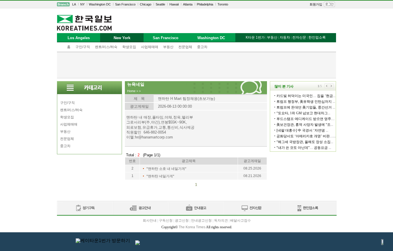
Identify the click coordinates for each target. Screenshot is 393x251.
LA (74, 4)
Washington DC (100, 4)
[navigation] (196, 4)
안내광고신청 (201, 220)
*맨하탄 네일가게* (160, 176)
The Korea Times (192, 227)
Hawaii (174, 4)
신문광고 (140, 208)
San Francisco (125, 4)
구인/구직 (82, 47)
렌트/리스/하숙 (106, 47)
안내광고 (196, 208)
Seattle (160, 4)
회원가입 (316, 4)
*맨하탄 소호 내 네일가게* (166, 169)
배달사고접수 (240, 220)
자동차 (285, 37)
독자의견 (221, 220)
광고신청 (182, 220)
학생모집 (129, 47)
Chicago (145, 4)
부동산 (168, 47)
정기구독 (84, 208)
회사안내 (150, 220)
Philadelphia (205, 4)
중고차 (202, 47)
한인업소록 (317, 37)
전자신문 (299, 37)
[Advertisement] (196, 65)
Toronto (223, 4)
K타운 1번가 (255, 37)
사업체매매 (149, 47)
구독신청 (166, 220)
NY (82, 4)
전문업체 (185, 47)
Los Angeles (79, 38)
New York (122, 38)
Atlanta (187, 4)
